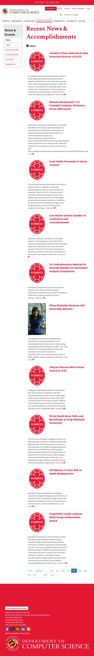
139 (85, 570)
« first (30, 570)
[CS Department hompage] (47, 642)
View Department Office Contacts (16, 608)
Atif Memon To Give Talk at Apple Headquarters (65, 471)
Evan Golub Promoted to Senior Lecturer (68, 163)
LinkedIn (23, 629)
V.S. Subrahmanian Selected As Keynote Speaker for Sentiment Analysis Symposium (68, 268)
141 (34, 575)
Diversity (72, 21)
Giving (82, 21)
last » (53, 575)
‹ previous (39, 570)
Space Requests (78, 8)
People (6, 21)
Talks (8, 45)
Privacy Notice (24, 633)
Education (29, 21)
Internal (67, 8)
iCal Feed (9, 59)
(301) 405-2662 (20, 625)
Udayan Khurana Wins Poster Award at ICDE (66, 368)
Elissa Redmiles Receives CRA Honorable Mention (67, 307)
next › (46, 575)
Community (59, 21)
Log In (89, 8)
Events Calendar (12, 50)
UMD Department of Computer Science (21, 11)
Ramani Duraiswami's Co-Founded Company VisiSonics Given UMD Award (67, 105)
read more (60, 94)
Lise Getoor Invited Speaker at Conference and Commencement (67, 219)
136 (68, 570)
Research (17, 21)
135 (62, 570)
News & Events (44, 21)
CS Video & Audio (12, 54)
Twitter (12, 629)
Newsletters (11, 64)
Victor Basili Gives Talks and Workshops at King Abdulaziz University (67, 419)
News (8, 40)
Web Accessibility (11, 633)
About (60, 8)
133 (51, 570)
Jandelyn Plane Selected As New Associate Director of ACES (68, 54)
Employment (50, 8)
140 (29, 575)
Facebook (7, 629)
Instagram (18, 629)
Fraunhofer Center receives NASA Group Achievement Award (65, 517)
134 (57, 570)
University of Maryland (47, 2)
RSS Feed (28, 629)
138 (79, 570)
